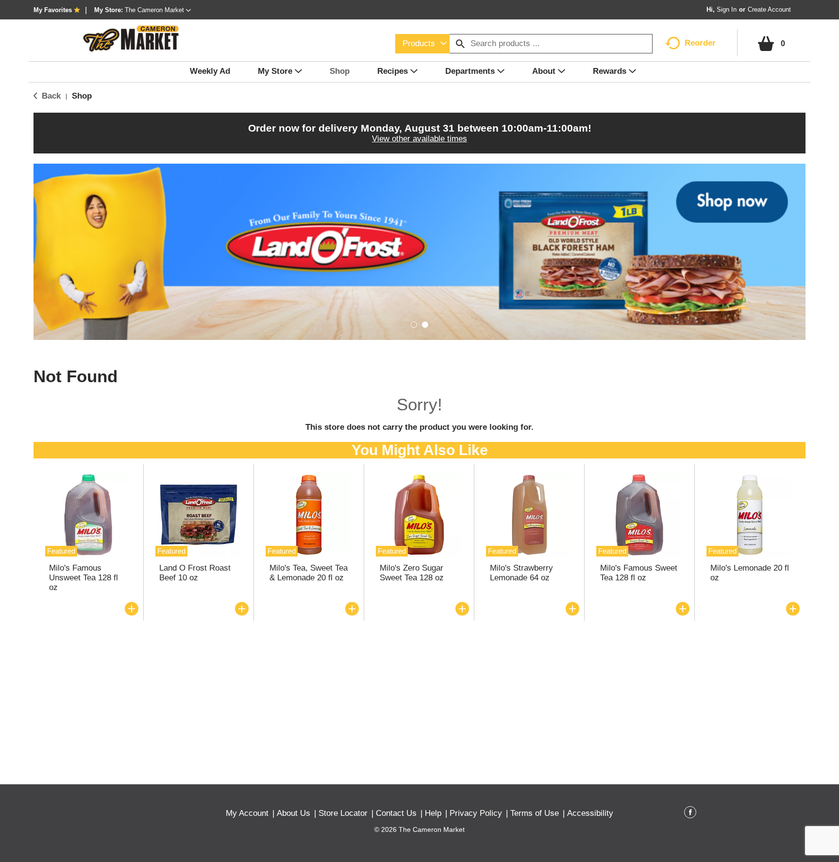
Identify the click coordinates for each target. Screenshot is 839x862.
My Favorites (53, 10)
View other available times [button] (419, 138)
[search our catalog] (460, 43)
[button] (158, 10)
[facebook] (690, 814)
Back (50, 96)
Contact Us (396, 813)
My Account (247, 813)
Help (433, 813)
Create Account (769, 9)
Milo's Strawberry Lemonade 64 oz (521, 572)
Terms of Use (534, 813)
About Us (293, 813)
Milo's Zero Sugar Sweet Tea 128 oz (412, 572)
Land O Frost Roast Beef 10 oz (195, 572)
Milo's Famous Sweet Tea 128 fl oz (638, 572)
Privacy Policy (476, 813)
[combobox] (422, 43)
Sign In (727, 9)
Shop (82, 96)
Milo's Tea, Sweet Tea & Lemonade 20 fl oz (308, 572)
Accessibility (590, 813)
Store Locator (343, 813)
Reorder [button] (700, 43)
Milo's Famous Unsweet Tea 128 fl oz (83, 577)
